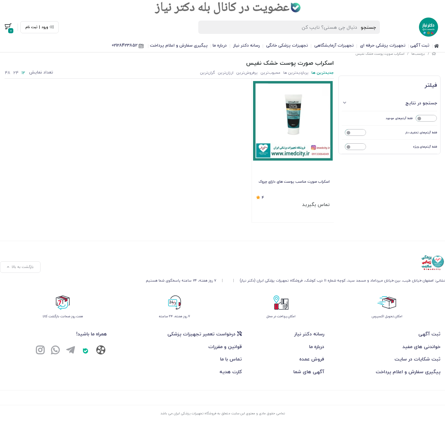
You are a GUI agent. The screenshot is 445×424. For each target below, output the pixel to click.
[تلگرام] (70, 350)
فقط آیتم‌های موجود (399, 118)
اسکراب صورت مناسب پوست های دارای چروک (294, 181)
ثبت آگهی (419, 45)
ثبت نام (31, 27)
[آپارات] (101, 351)
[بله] (86, 350)
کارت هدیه (230, 371)
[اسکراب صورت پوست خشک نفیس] (295, 263)
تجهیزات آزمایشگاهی (334, 45)
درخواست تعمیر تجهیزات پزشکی (202, 334)
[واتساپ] (55, 350)
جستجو (368, 27)
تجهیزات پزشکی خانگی (287, 45)
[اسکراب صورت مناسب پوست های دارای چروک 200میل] (293, 121)
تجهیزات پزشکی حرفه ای (382, 45)
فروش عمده (311, 359)
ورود (44, 27)
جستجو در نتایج (421, 103)
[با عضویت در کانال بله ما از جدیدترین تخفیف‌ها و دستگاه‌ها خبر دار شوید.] (222, 7)
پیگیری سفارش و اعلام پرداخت (179, 45)
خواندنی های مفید (421, 346)
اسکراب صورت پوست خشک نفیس (379, 54)
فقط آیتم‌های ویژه (425, 146)
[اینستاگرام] (40, 350)
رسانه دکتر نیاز (246, 45)
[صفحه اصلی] (434, 54)
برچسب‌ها (418, 54)
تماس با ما (231, 359)
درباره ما (220, 45)
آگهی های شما (308, 371)
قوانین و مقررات (225, 346)
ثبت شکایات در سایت (417, 359)
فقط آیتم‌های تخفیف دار (421, 132)
